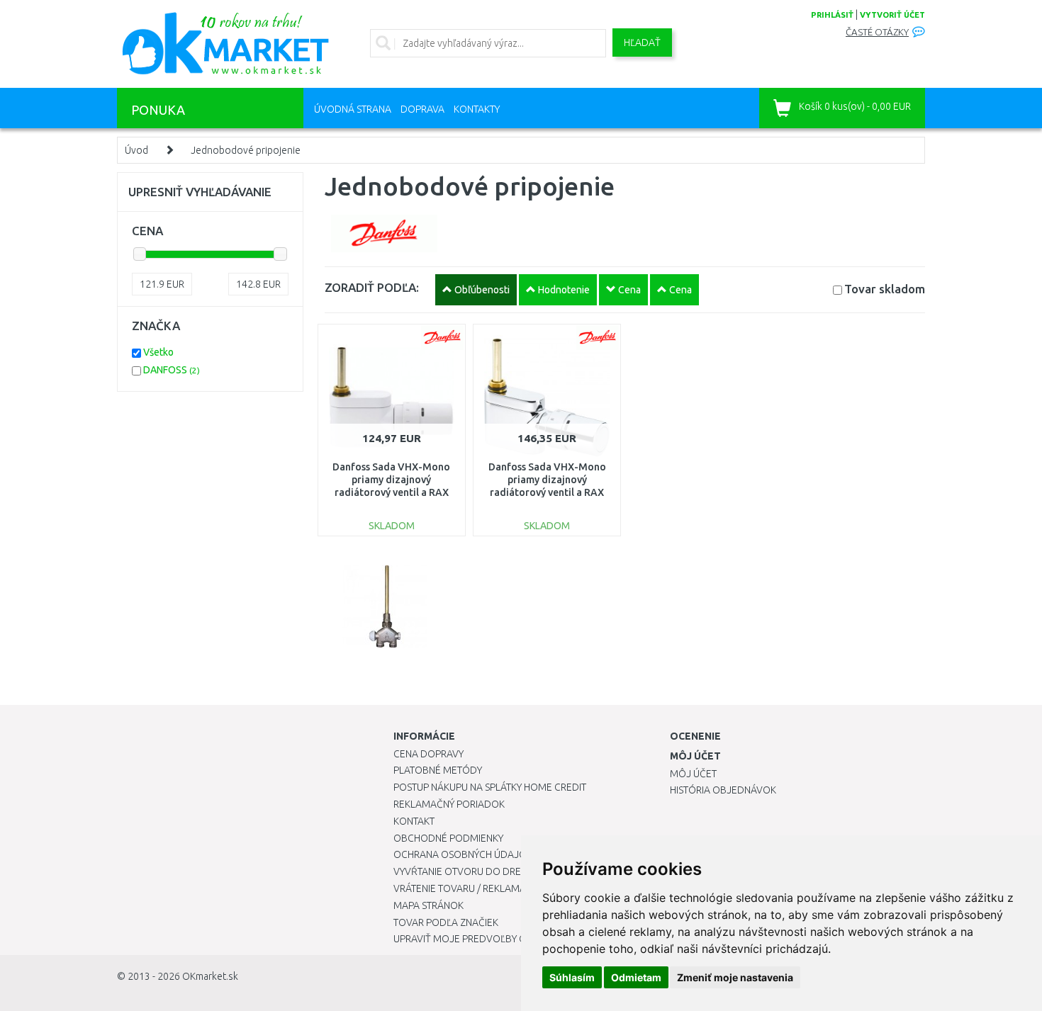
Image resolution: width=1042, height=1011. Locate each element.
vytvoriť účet (892, 15)
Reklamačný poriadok (449, 804)
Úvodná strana (352, 109)
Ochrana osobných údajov (463, 854)
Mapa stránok (428, 905)
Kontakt (414, 821)
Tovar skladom (884, 288)
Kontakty (477, 109)
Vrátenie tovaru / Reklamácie (466, 888)
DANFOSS (171, 369)
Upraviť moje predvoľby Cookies (476, 938)
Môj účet (693, 773)
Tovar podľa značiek (445, 922)
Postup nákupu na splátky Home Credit (489, 787)
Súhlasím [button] (572, 977)
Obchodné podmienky (448, 838)
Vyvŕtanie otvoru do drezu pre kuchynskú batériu (519, 871)
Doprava (422, 109)
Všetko (158, 352)
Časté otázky (877, 32)
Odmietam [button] (636, 977)
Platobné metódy (437, 770)
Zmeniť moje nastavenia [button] (735, 977)
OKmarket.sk (210, 976)
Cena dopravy (428, 753)
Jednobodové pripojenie (246, 150)
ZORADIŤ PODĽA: (372, 287)
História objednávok (723, 790)
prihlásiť (832, 15)
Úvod (136, 150)
